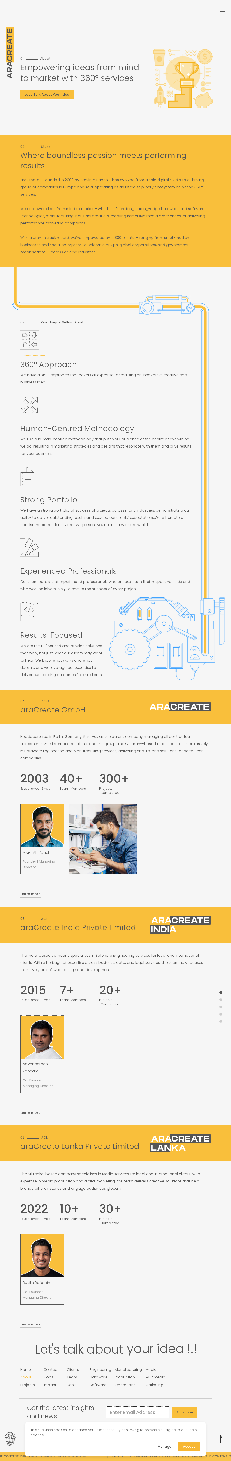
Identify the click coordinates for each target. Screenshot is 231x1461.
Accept (189, 1446)
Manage (164, 1446)
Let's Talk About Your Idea (47, 94)
